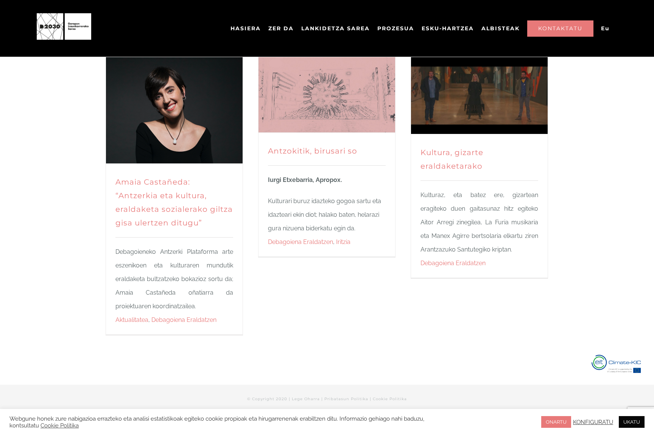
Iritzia (343, 241)
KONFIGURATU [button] (593, 422)
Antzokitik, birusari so (312, 150)
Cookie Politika (390, 398)
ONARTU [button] (556, 422)
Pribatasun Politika (346, 398)
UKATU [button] (631, 422)
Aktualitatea (131, 319)
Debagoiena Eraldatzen (183, 319)
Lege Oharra (306, 398)
